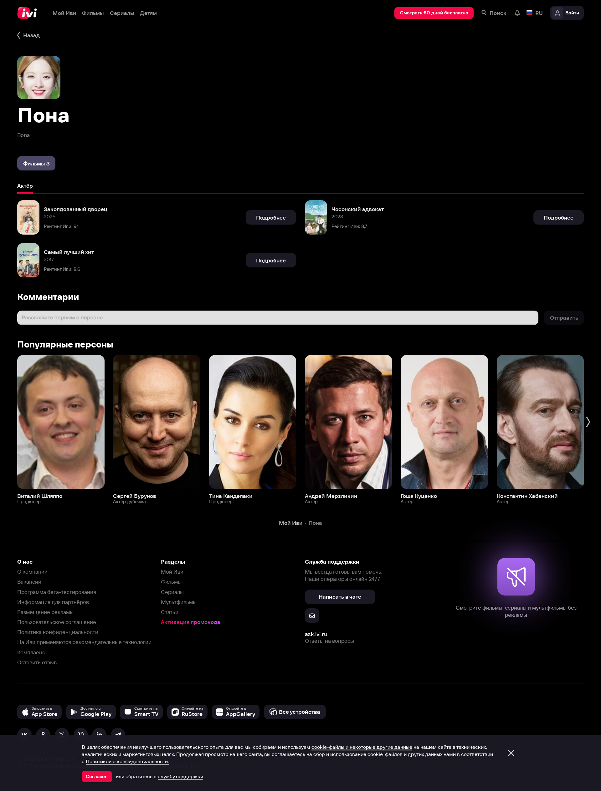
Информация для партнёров (53, 602)
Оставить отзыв (37, 662)
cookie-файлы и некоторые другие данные (361, 747)
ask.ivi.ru (316, 634)
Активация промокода (190, 622)
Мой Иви (172, 572)
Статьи (169, 612)
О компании (32, 572)
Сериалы (172, 592)
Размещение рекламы (45, 612)
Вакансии (29, 582)
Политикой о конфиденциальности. (127, 761)
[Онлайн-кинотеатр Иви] (29, 13)
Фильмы (171, 582)
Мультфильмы (179, 602)
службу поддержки (180, 776)
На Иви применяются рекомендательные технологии (84, 642)
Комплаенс (31, 652)
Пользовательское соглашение (56, 622)
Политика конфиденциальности (57, 632)
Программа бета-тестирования (56, 592)
